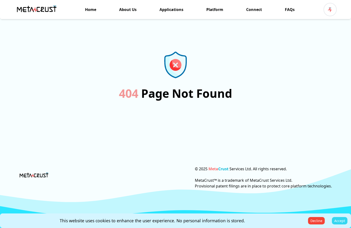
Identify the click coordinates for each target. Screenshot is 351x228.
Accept (339, 220)
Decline (316, 220)
